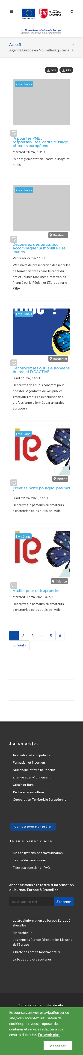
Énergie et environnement (32, 777)
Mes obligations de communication (38, 853)
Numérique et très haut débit (34, 770)
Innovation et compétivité (31, 755)
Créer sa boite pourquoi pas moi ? (41, 490)
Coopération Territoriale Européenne (39, 799)
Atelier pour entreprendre (36, 591)
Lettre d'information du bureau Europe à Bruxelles (42, 922)
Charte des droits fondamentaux (36, 952)
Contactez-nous (29, 1005)
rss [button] (68, 70)
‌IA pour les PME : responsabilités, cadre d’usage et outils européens (40, 142)
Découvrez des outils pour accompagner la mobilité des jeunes (39, 248)
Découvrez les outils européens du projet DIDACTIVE (41, 370)
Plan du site (54, 1005)
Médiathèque (22, 933)
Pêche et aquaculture (28, 792)
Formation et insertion (29, 762)
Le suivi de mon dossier (29, 860)
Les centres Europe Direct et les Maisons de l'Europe (42, 942)
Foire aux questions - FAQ (31, 867)
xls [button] (53, 70)
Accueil (15, 44)
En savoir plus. (49, 1034)
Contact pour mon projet (33, 826)
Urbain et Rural (23, 785)
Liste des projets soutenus (32, 959)
